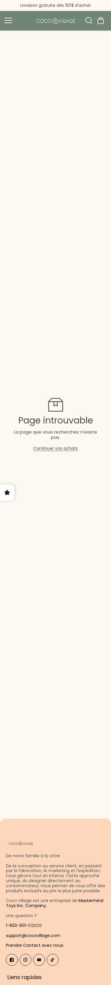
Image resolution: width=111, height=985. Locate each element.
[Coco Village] (55, 20)
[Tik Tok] (53, 960)
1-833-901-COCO (24, 925)
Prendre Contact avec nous (34, 945)
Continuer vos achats (55, 448)
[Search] (89, 20)
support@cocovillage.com (33, 935)
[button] (101, 20)
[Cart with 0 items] (101, 20)
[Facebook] (12, 960)
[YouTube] (39, 960)
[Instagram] (25, 960)
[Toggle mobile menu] (16, 20)
